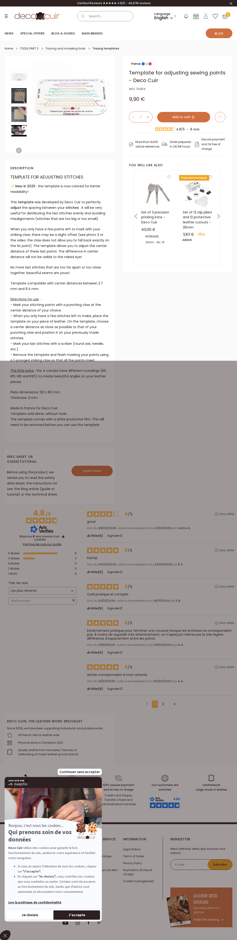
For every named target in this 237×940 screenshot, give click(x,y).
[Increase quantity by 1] (149, 117)
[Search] (83, 16)
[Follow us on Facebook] (88, 923)
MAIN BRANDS (92, 33)
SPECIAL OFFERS (32, 33)
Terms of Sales (133, 856)
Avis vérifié (226, 514)
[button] (185, 17)
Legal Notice (131, 849)
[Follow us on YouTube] (65, 923)
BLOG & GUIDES (63, 33)
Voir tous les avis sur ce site (42, 544)
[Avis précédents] (147, 704)
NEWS (9, 33)
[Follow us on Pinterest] (98, 923)
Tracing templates (105, 48)
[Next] (19, 150)
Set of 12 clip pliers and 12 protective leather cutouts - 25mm (197, 219)
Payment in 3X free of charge (137, 872)
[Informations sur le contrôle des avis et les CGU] (63, 537)
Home (9, 48)
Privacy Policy (132, 863)
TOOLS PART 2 (29, 48)
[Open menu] (7, 16)
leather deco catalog (205, 899)
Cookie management (138, 881)
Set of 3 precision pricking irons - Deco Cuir (155, 217)
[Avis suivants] (173, 704)
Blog (219, 33)
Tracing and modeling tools (65, 48)
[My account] (206, 16)
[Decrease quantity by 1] (131, 117)
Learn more (92, 470)
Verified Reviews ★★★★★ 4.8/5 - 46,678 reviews (114, 3)
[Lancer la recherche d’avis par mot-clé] (73, 601)
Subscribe (220, 864)
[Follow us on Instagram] (78, 923)
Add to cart (182, 117)
